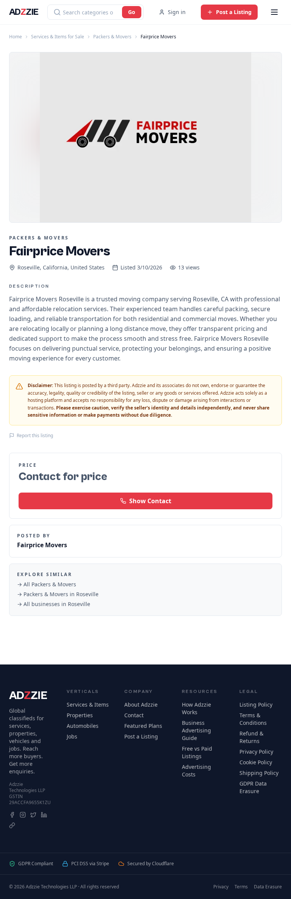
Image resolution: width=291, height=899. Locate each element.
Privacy (220, 887)
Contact (134, 715)
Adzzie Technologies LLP (27, 787)
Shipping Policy (258, 772)
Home (15, 37)
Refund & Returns (251, 737)
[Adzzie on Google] (12, 825)
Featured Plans (143, 725)
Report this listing (35, 436)
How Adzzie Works (196, 708)
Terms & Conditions (253, 719)
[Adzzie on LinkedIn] (44, 815)
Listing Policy (255, 704)
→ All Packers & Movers (46, 584)
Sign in (177, 12)
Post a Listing (141, 736)
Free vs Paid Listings (197, 752)
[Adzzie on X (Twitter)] (33, 815)
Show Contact (150, 501)
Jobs (72, 736)
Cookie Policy (255, 762)
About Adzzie (141, 704)
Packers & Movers (112, 37)
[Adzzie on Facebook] (12, 815)
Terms (241, 887)
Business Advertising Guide (196, 730)
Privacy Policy (256, 751)
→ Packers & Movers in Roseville (58, 594)
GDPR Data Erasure (253, 787)
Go (131, 12)
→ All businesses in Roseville (53, 604)
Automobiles (83, 725)
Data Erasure (268, 887)
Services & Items (88, 704)
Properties (80, 715)
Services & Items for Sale (57, 37)
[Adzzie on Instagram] (23, 815)
